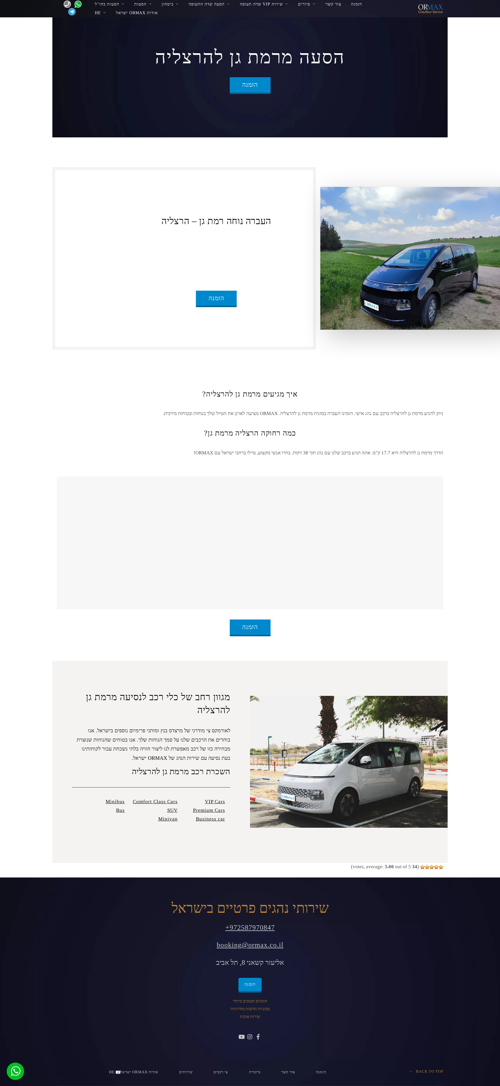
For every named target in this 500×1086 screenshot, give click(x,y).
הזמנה (356, 4)
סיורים (304, 4)
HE (98, 12)
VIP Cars (215, 801)
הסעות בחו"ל (107, 4)
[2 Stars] (436, 867)
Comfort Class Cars (155, 801)
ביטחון (168, 4)
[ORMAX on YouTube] (242, 1037)
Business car (210, 819)
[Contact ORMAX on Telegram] (71, 11)
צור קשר (333, 4)
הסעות (140, 4)
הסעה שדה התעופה (207, 4)
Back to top (429, 1072)
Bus (120, 810)
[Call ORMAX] (65, 3)
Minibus (115, 801)
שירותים (186, 1072)
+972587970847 (250, 927)
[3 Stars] (431, 867)
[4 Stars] (427, 867)
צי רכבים (221, 1072)
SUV (172, 810)
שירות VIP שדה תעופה (261, 4)
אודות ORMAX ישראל (137, 12)
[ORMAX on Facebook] (258, 1037)
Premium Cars (209, 810)
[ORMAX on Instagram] (250, 1037)
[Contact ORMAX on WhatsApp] (76, 3)
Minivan (168, 819)
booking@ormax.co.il (250, 945)
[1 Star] (441, 867)
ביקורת (254, 1072)
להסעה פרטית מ (240, 241)
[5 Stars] (422, 867)
